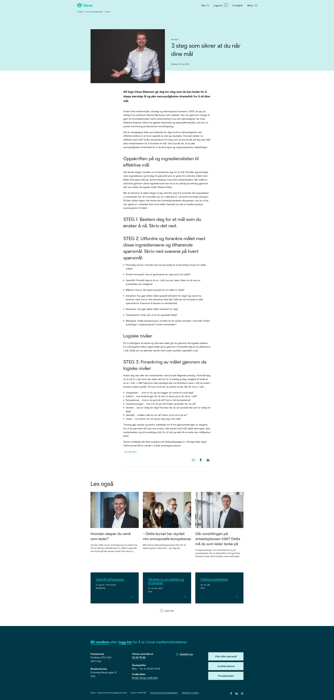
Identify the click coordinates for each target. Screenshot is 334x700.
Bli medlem (100, 642)
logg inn (125, 642)
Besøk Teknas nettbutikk (145, 677)
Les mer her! (130, 451)
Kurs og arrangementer (94, 12)
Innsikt (107, 12)
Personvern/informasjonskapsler (164, 693)
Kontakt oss (186, 654)
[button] (205, 5)
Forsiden (80, 12)
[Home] (84, 5)
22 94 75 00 (138, 657)
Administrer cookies (190, 693)
